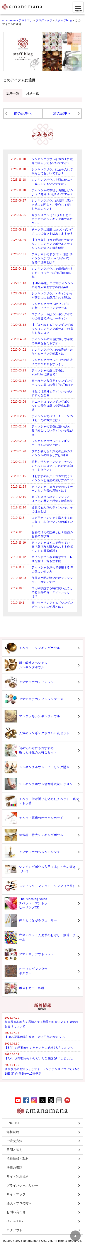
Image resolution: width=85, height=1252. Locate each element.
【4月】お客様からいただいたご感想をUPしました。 (40, 1058)
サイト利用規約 (18, 1176)
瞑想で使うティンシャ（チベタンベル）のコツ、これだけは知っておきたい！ (52, 465)
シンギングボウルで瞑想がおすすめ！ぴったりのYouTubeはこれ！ (52, 272)
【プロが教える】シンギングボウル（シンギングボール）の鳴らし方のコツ (52, 328)
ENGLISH (14, 1123)
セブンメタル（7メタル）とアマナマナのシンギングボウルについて (52, 219)
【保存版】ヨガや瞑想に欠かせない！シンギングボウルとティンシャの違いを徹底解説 (52, 243)
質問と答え (14, 1149)
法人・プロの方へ (19, 1203)
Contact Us (15, 1221)
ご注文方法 (14, 1141)
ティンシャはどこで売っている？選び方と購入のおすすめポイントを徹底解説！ (52, 546)
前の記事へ (23, 113)
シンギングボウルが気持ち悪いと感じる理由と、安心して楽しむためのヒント (52, 204)
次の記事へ (62, 113)
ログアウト (14, 1230)
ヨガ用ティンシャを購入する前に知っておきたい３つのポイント (52, 521)
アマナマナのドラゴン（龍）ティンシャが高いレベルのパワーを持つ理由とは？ (52, 258)
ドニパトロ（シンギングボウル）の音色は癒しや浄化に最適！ (51, 405)
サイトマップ (16, 1194)
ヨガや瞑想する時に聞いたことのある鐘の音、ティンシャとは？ (52, 592)
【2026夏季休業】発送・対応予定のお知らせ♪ (35, 1037)
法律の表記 (14, 1167)
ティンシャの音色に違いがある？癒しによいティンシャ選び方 (52, 430)
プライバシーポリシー (22, 1185)
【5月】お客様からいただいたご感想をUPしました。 (40, 1047)
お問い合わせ (16, 1212)
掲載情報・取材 (18, 1158)
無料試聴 (13, 1132)
